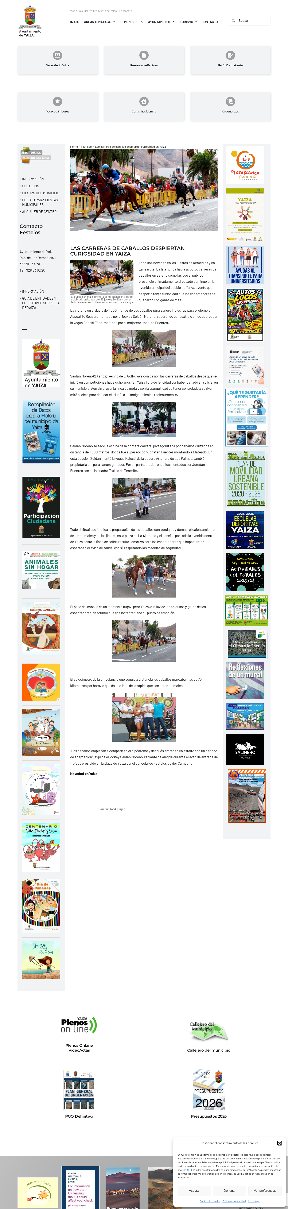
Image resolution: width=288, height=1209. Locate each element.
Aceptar (194, 1190)
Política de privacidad (234, 1201)
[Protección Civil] (247, 772)
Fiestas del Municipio (40, 193)
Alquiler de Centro (39, 211)
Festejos (30, 186)
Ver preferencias (265, 1190)
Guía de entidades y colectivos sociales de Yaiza (40, 303)
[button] (279, 1143)
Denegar (230, 1190)
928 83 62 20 (35, 270)
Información (33, 179)
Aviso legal (254, 1201)
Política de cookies (210, 1201)
